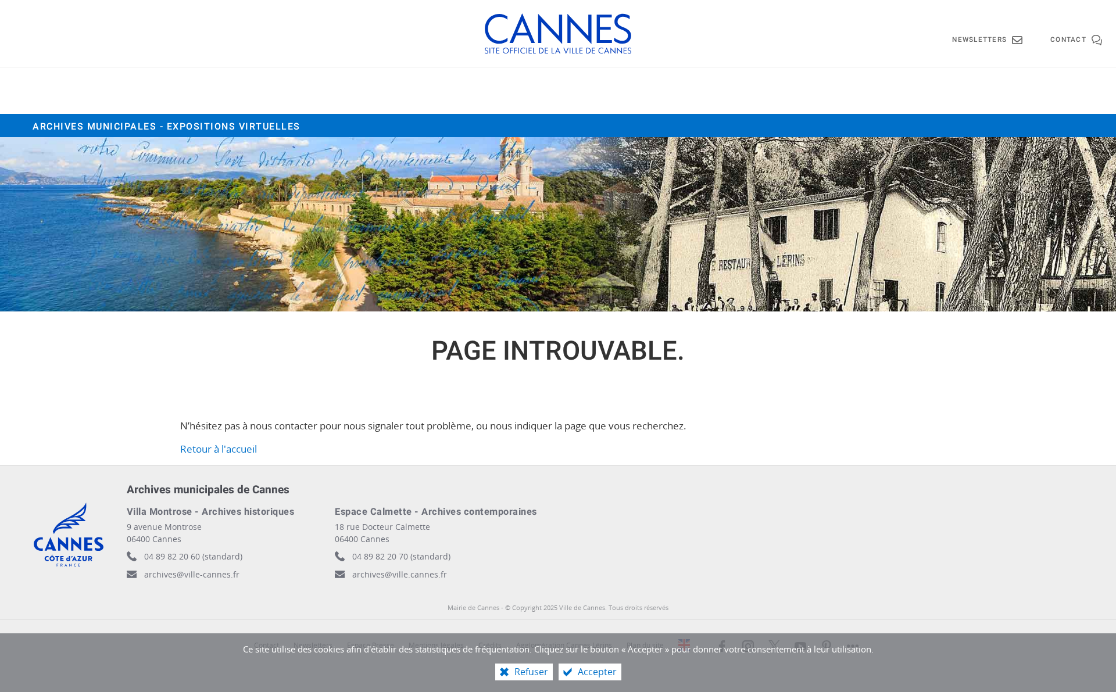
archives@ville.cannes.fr (399, 574)
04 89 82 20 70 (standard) (401, 556)
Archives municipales (167, 127)
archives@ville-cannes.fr (191, 574)
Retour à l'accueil (218, 449)
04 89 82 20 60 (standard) (193, 556)
